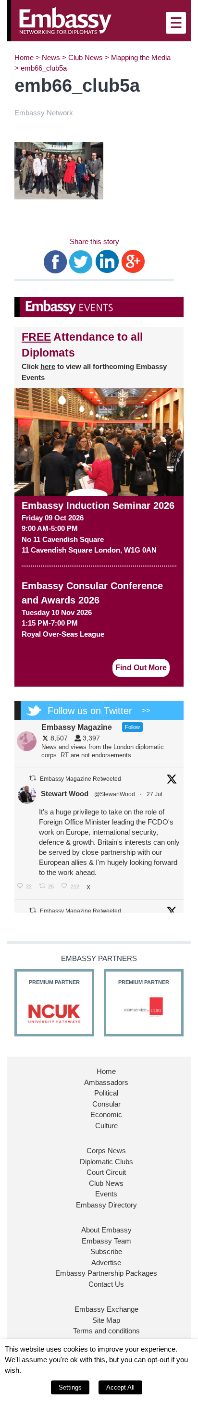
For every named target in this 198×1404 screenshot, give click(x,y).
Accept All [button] (120, 1387)
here (47, 366)
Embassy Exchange (106, 1309)
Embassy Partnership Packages (106, 1273)
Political (106, 1093)
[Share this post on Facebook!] (55, 261)
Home (24, 57)
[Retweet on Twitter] (32, 778)
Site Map (106, 1320)
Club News (85, 57)
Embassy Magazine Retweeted (80, 779)
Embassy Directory (106, 1205)
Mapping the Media (141, 57)
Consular (106, 1104)
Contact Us (106, 1284)
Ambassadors (106, 1082)
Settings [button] (70, 1387)
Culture (106, 1125)
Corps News (106, 1150)
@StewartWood (114, 794)
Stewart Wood (64, 793)
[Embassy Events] (99, 307)
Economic (106, 1114)
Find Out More (141, 668)
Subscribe (106, 1251)
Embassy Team (106, 1241)
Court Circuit (106, 1172)
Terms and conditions (106, 1331)
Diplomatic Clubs (106, 1162)
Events (106, 1194)
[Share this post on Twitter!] (81, 261)
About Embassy (106, 1230)
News (51, 57)
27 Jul (155, 794)
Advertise (106, 1262)
